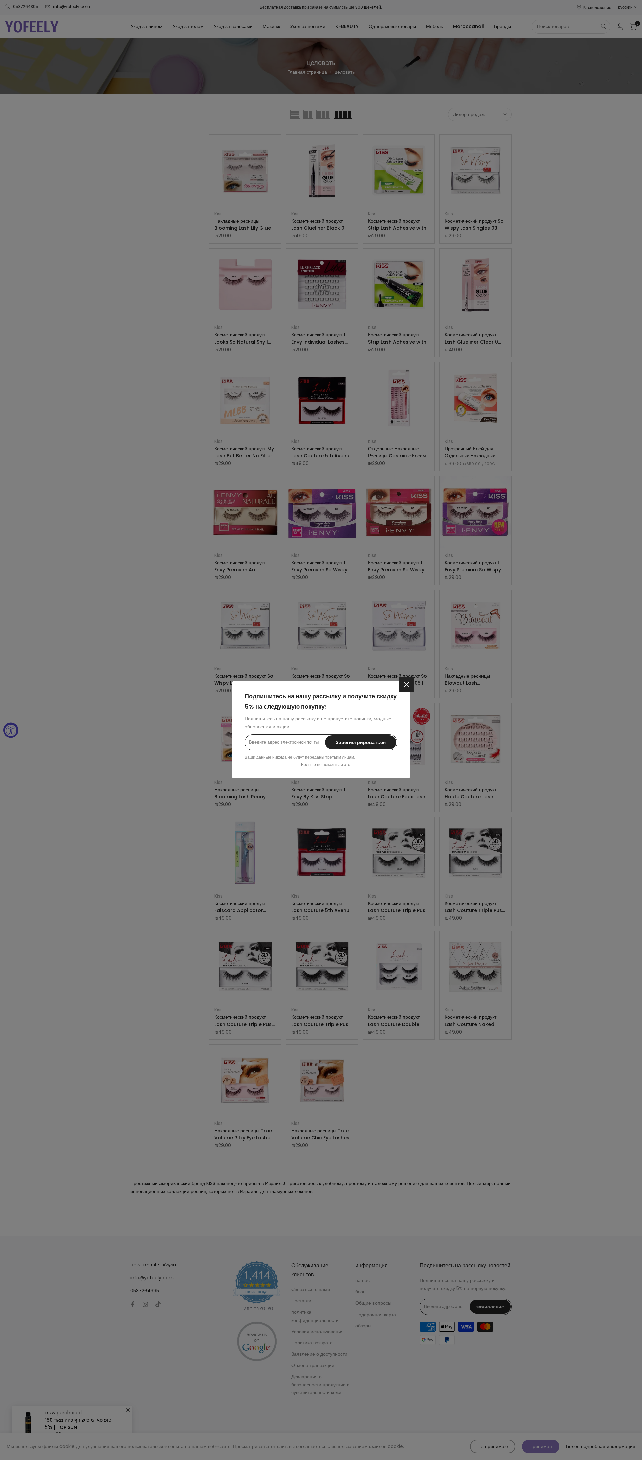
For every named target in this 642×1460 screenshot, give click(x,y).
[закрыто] (406, 684)
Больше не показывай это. (326, 764)
